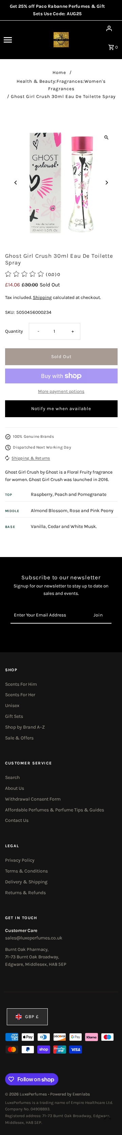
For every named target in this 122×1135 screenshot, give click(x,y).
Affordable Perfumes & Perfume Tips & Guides (54, 810)
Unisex (12, 705)
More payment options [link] (61, 391)
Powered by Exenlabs (70, 1094)
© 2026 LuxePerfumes (26, 1094)
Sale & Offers (19, 738)
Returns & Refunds (25, 893)
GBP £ (32, 1016)
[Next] (106, 182)
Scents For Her (20, 695)
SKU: (10, 312)
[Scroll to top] (107, 1117)
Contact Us (16, 820)
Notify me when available (61, 408)
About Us (14, 788)
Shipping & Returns (31, 458)
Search (12, 777)
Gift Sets (14, 716)
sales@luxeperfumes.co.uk (33, 938)
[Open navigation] (13, 39)
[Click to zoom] (106, 137)
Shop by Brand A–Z (25, 727)
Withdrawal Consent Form (33, 799)
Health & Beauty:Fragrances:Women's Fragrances (61, 85)
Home (59, 72)
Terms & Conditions (26, 871)
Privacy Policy (20, 860)
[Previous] (16, 182)
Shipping (42, 297)
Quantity (14, 331)
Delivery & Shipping (26, 882)
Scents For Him (21, 684)
